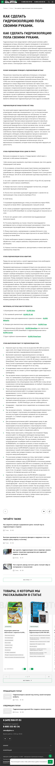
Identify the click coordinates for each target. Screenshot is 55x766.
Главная (5, 8)
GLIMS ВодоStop (31, 328)
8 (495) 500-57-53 (27, 2)
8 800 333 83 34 (11, 726)
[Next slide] (48, 677)
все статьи (26, 579)
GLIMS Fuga (42, 324)
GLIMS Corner (8, 333)
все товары (26, 680)
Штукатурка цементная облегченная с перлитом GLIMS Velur (14, 632)
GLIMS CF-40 (28, 314)
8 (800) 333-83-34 (39, 2)
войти (52, 2)
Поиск (49, 2)
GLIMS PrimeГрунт (34, 336)
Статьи (11, 8)
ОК (50, 761)
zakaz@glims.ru (8, 730)
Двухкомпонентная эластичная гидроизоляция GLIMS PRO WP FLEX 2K (39, 632)
